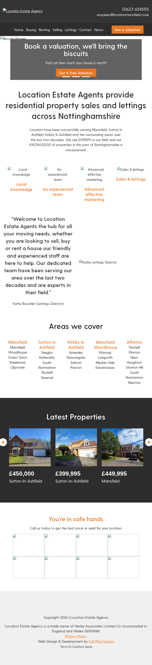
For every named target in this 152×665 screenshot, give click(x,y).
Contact (86, 30)
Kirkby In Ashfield (75, 345)
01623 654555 (135, 8)
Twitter (117, 9)
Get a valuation (127, 30)
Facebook (112, 9)
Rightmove (106, 9)
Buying (31, 30)
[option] (30, 456)
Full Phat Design (101, 641)
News (98, 30)
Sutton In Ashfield (47, 345)
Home (18, 30)
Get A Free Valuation (76, 73)
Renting (44, 30)
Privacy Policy (76, 636)
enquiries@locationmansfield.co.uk (123, 14)
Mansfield (17, 342)
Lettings (71, 30)
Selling (57, 30)
